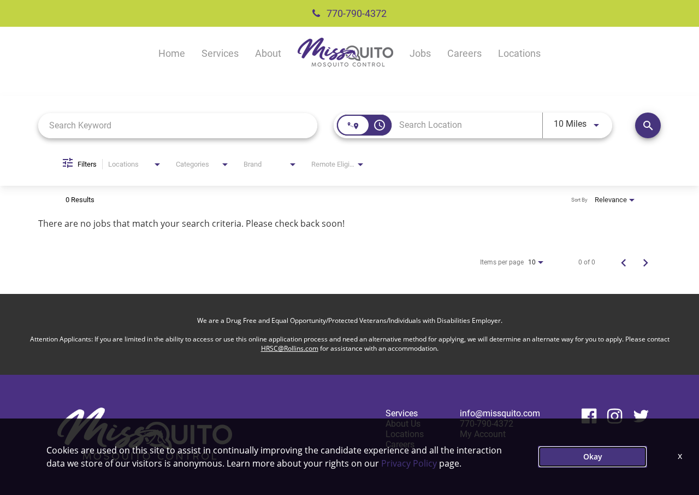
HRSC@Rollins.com (289, 348)
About (268, 53)
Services (220, 53)
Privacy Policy (409, 463)
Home (171, 53)
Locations (519, 53)
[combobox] (177, 125)
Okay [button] (592, 456)
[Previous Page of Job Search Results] (624, 262)
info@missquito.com (500, 413)
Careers (464, 53)
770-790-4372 (355, 13)
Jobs (420, 53)
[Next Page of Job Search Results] (645, 262)
